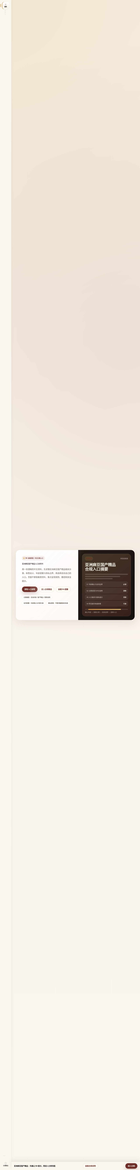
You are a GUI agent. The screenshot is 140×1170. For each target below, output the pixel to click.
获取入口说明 (29, 589)
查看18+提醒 (63, 589)
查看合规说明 (90, 1166)
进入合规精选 (46, 589)
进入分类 (131, 1166)
